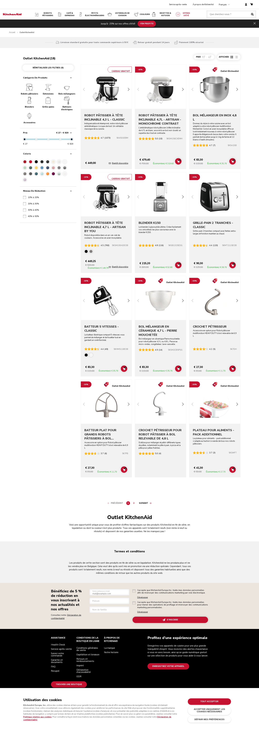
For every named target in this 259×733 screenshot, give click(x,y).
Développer (142, 598)
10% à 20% (33, 197)
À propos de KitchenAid (203, 4)
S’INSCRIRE (172, 619)
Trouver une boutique (69, 684)
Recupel (55, 670)
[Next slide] (128, 89)
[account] (246, 4)
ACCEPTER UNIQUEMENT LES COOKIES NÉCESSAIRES (209, 710)
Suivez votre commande (57, 654)
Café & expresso (69, 14)
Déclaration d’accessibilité (83, 671)
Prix (45, 132)
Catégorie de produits (35, 77)
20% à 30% (33, 204)
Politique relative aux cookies (37, 717)
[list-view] (236, 57)
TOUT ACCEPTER (209, 701)
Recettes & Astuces (165, 14)
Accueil (12, 32)
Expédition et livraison (87, 654)
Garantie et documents (57, 661)
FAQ (53, 666)
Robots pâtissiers (47, 14)
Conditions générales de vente (87, 649)
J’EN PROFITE (146, 23)
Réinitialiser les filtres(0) (48, 67)
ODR (78, 676)
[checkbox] (31, 197)
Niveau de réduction (34, 191)
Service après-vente (178, 4)
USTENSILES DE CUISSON (122, 14)
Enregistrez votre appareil (168, 666)
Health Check (58, 644)
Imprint (80, 665)
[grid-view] (231, 57)
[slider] (24, 139)
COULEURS (145, 14)
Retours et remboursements (85, 660)
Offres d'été (186, 14)
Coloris (27, 153)
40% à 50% (33, 216)
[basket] (251, 4)
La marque (109, 647)
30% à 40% (33, 210)
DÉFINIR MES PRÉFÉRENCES (209, 719)
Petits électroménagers (94, 14)
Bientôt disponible (120, 163)
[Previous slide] (84, 89)
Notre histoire (111, 652)
